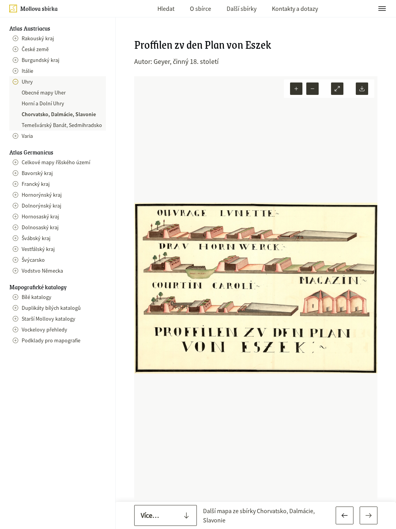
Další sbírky (241, 8)
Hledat (165, 8)
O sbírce (200, 8)
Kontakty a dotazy (295, 8)
